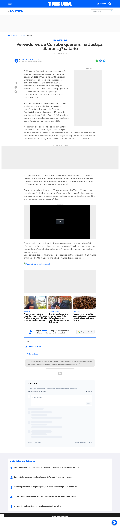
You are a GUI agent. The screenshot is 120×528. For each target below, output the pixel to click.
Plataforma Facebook (62, 363)
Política (16, 11)
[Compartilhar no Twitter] (104, 61)
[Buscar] (111, 11)
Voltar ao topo (32, 354)
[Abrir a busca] (109, 4)
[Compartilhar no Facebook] (100, 61)
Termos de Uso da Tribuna (48, 363)
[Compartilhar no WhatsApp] (97, 61)
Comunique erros (34, 346)
